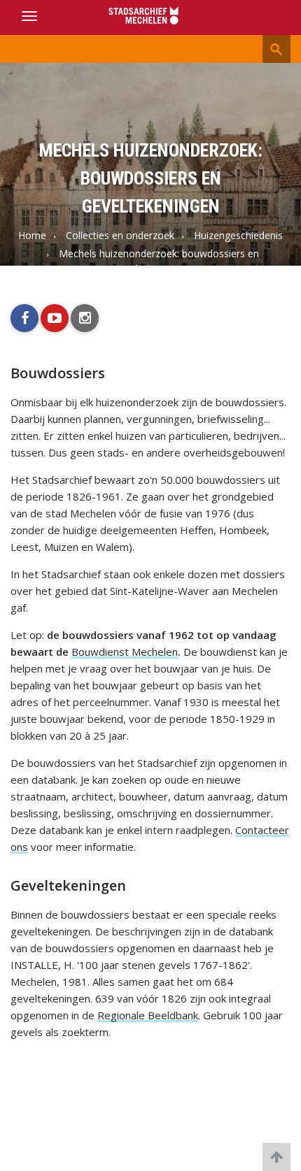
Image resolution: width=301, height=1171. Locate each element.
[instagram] (85, 318)
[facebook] (24, 318)
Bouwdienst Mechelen (124, 652)
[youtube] (55, 318)
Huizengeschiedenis (238, 235)
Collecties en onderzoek (120, 235)
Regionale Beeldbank (147, 1015)
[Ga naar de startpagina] (150, 16)
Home (32, 235)
